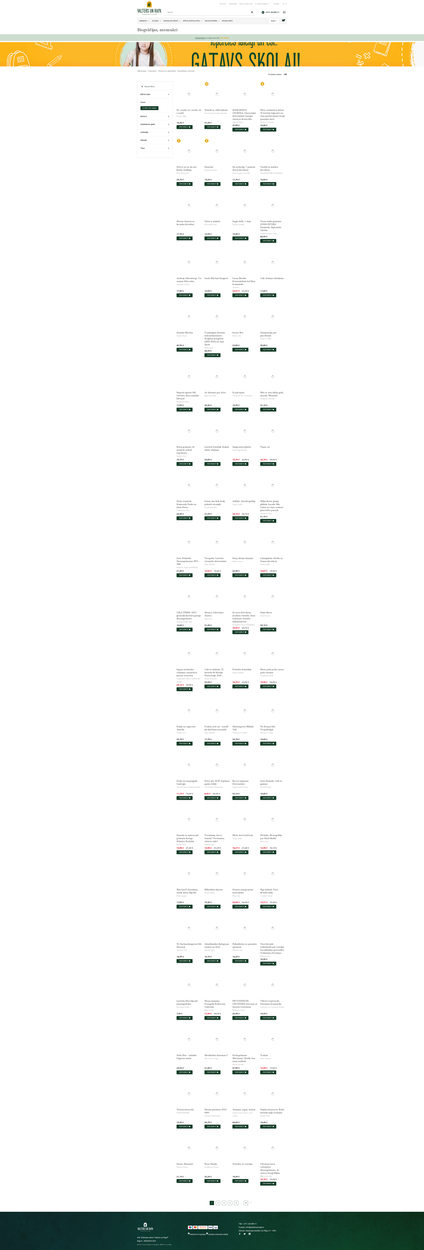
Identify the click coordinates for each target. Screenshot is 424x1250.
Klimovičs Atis (266, 1176)
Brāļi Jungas (181, 896)
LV (283, 4)
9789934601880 (183, 1113)
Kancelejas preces (171, 21)
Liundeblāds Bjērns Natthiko (271, 173)
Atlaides (155, 21)
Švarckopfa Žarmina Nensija (215, 113)
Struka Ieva (181, 733)
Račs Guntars (265, 1058)
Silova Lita (264, 841)
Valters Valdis (265, 339)
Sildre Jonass (237, 561)
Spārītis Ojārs (209, 950)
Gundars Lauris (266, 896)
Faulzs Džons (182, 336)
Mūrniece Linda (266, 733)
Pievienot (183, 127)
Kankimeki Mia (210, 507)
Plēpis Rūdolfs (237, 673)
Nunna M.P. (209, 1010)
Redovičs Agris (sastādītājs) (187, 567)
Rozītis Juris (265, 1116)
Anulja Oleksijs (238, 224)
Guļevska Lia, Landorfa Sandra (272, 1007)
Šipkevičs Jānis (210, 396)
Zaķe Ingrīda (209, 733)
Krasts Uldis (181, 116)
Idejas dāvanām (211, 21)
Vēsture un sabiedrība (167, 71)
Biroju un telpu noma (246, 4)
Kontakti (276, 4)
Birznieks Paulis (183, 1007)
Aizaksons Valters (211, 1167)
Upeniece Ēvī (182, 950)
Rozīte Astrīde (238, 1064)
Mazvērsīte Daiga (211, 1058)
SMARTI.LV (163, 1244)
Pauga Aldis (237, 838)
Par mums (223, 4)
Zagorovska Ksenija (240, 787)
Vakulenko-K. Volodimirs (242, 396)
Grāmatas (143, 21)
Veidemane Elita (183, 510)
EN (286, 4)
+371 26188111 (250, 1224)
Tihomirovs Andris (239, 733)
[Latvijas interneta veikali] (217, 1234)
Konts (273, 21)
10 (246, 1203)
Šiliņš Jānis (208, 348)
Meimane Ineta (238, 1010)
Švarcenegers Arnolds (241, 173)
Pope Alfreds (209, 564)
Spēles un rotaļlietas (191, 21)
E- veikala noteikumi (261, 4)
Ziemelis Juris (265, 787)
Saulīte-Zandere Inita (268, 233)
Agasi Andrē (237, 504)
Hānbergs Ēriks (210, 170)
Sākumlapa (141, 71)
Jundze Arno (182, 456)
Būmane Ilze (237, 950)
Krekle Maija (209, 893)
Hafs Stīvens (265, 616)
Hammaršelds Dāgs (184, 622)
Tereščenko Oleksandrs (213, 787)
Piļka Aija (236, 896)
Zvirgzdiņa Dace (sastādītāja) (243, 625)
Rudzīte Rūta (209, 844)
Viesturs (235, 287)
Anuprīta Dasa (266, 513)
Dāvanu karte (227, 21)
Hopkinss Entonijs (267, 399)
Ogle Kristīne (237, 122)
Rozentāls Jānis (210, 224)
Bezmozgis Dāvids (239, 450)
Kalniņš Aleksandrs (212, 1116)
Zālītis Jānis (181, 844)
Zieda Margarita (183, 173)
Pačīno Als (236, 336)
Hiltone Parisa (182, 1167)
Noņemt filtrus (149, 86)
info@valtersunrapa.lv (255, 1227)
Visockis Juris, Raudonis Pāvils (188, 787)
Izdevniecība (233, 4)
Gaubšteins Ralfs (266, 676)
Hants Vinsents (210, 679)
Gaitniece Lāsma (183, 284)
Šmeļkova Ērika (183, 402)
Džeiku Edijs (265, 564)
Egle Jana (208, 619)
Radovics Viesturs (267, 122)
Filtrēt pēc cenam (149, 108)
